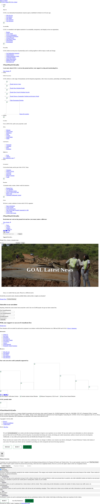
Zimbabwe (9, 133)
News (7, 225)
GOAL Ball (9, 211)
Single (22, 243)
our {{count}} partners (12, 433)
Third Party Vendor (94, 462)
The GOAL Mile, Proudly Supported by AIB (17, 210)
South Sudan (9, 137)
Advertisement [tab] (3, 485)
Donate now (3, 325)
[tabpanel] (50, 473)
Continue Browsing (11, 299)
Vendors (29, 466)
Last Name (5, 313)
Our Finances (6, 338)
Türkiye (8, 156)
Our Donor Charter (11, 39)
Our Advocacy (10, 21)
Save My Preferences (17, 500)
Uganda (8, 135)
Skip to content (3, 0)
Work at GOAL (10, 171)
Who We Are (9, 15)
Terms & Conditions (8, 423)
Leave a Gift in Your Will (12, 192)
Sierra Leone (9, 131)
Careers (8, 226)
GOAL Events (9, 207)
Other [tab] (1, 489)
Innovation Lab (10, 61)
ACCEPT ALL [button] (27, 447)
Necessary (4, 469)
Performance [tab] (3, 494)
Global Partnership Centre (12, 56)
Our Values (9, 18)
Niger (7, 134)
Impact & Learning (24, 114)
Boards (8, 32)
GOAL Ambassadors (11, 35)
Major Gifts (9, 193)
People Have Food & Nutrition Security (20, 92)
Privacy (5, 421)
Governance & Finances (12, 36)
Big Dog (6, 427)
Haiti (7, 147)
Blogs (15, 286)
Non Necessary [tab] (4, 475)
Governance (6, 341)
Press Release (22, 286)
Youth (7, 177)
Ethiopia (8, 130)
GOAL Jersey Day (11, 208)
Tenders (8, 228)
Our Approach (9, 19)
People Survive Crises (15, 84)
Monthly (18, 243)
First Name (5, 310)
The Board (5, 337)
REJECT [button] (17, 447)
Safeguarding (9, 40)
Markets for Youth (10, 60)
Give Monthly (9, 189)
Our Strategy (9, 17)
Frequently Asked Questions (10, 345)
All (5, 286)
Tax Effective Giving (11, 191)
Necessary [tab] (2, 468)
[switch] (0, 476)
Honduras (8, 149)
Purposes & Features (19, 466)
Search (20, 234)
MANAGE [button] (7, 447)
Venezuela (8, 144)
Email (4, 316)
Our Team (5, 336)
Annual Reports (10, 37)
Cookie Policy (6, 424)
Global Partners (10, 54)
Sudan (7, 138)
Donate (7, 232)
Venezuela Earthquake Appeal (13, 195)
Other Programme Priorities (17, 100)
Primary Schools (10, 175)
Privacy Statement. (72, 328)
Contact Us (9, 229)
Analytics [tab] (2, 481)
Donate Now (9, 188)
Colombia (8, 146)
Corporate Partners (10, 57)
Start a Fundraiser (10, 206)
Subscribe (3, 319)
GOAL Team (9, 33)
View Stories (6, 71)
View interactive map (8, 158)
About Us (5, 334)
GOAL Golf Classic (11, 213)
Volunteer (8, 170)
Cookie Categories (5, 466)
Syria (7, 155)
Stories (9, 286)
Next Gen (8, 174)
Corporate (8, 172)
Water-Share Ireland (11, 59)
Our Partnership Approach (12, 53)
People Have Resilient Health (17, 88)
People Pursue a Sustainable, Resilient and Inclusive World (24, 96)
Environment (9, 42)
